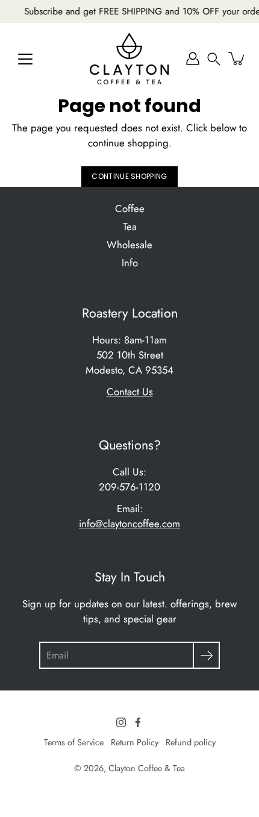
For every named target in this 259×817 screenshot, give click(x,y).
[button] (213, 58)
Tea (130, 226)
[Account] (192, 58)
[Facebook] (138, 722)
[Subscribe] (206, 655)
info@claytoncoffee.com (129, 523)
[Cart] (237, 58)
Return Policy (134, 742)
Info (130, 262)
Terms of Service (74, 742)
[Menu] (25, 59)
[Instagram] (121, 722)
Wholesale (129, 244)
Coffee (130, 208)
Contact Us (130, 391)
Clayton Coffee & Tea (146, 768)
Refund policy (191, 742)
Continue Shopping (129, 176)
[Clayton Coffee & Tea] (129, 58)
